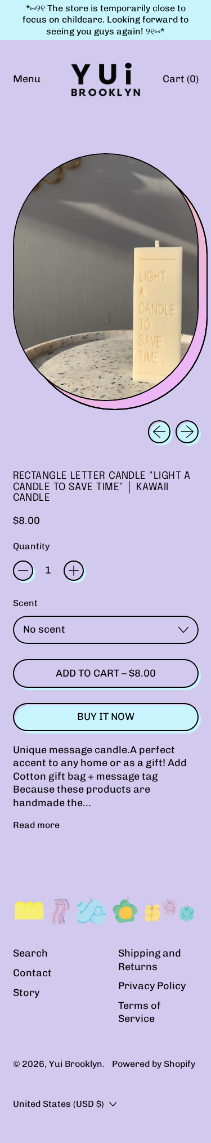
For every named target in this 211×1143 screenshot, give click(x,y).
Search (30, 953)
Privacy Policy (152, 986)
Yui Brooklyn (75, 1064)
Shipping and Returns (149, 959)
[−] (23, 571)
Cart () (180, 82)
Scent (25, 603)
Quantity (31, 546)
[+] (74, 571)
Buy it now (105, 716)
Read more (36, 825)
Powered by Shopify (153, 1064)
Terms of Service (139, 1012)
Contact (32, 973)
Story (26, 992)
